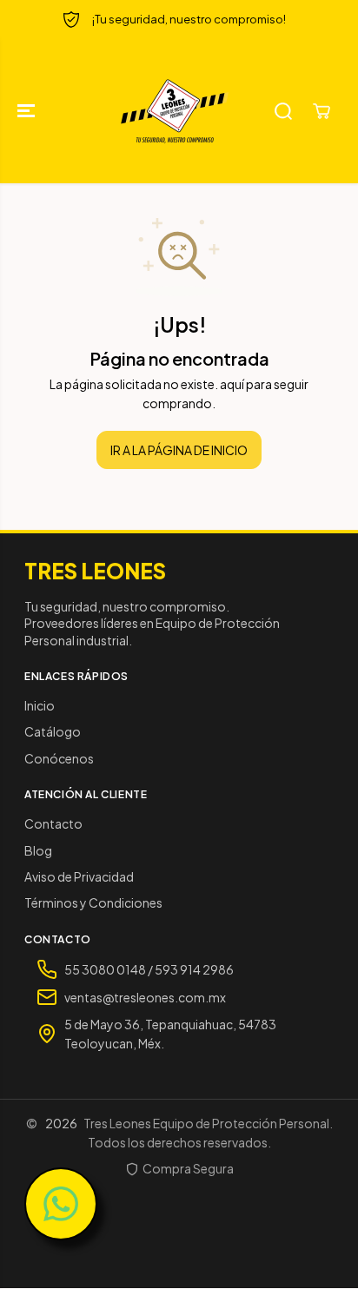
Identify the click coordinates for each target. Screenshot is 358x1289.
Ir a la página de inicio (179, 450)
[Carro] (321, 111)
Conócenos (59, 758)
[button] (27, 111)
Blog (38, 850)
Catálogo (52, 731)
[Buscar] (283, 111)
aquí (232, 384)
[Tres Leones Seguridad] (174, 111)
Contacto (53, 823)
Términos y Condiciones (93, 902)
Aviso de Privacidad (79, 876)
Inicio (39, 705)
